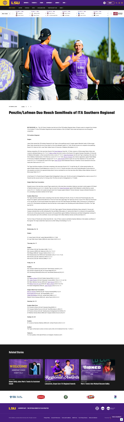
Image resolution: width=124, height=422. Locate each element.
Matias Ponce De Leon (35, 283)
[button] (111, 14)
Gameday (49, 3)
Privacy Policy (47, 417)
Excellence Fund (41, 8)
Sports (26, 3)
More (61, 7)
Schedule (27, 7)
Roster (20, 7)
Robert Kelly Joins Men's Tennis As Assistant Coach (24, 382)
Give (64, 3)
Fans (41, 3)
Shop (111, 3)
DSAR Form (74, 417)
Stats (33, 7)
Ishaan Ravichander (68, 155)
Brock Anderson (58, 151)
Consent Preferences (55, 417)
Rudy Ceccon (58, 160)
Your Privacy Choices (83, 417)
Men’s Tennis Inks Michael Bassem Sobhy (95, 383)
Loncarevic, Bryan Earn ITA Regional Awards (60, 383)
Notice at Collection (93, 417)
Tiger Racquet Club (52, 7)
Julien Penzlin (61, 158)
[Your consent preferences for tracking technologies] (121, 419)
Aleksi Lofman (53, 153)
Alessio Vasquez (68, 157)
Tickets (34, 3)
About (57, 3)
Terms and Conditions (66, 417)
